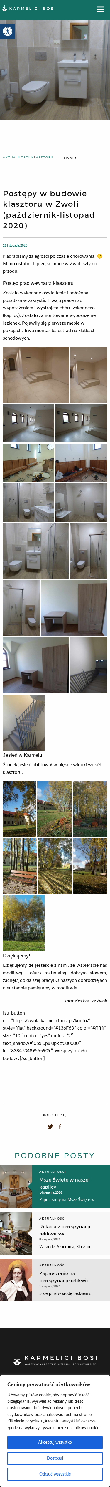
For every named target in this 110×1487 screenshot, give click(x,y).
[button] (7, 31)
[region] (55, 1431)
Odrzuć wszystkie (55, 1474)
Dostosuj (55, 1458)
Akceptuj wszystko (55, 1442)
